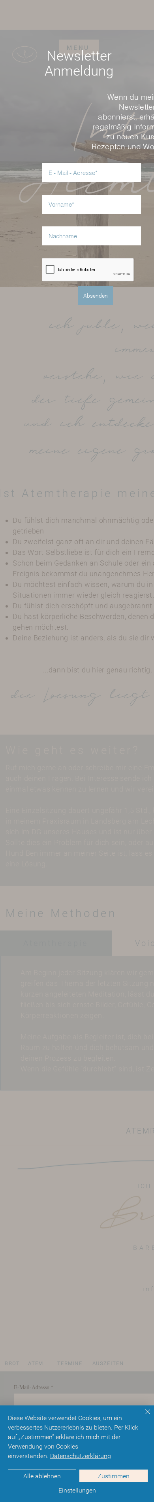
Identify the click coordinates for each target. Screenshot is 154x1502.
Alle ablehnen (42, 1476)
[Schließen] (142, 1416)
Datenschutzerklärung (80, 1456)
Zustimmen (114, 1476)
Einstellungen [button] (77, 1490)
